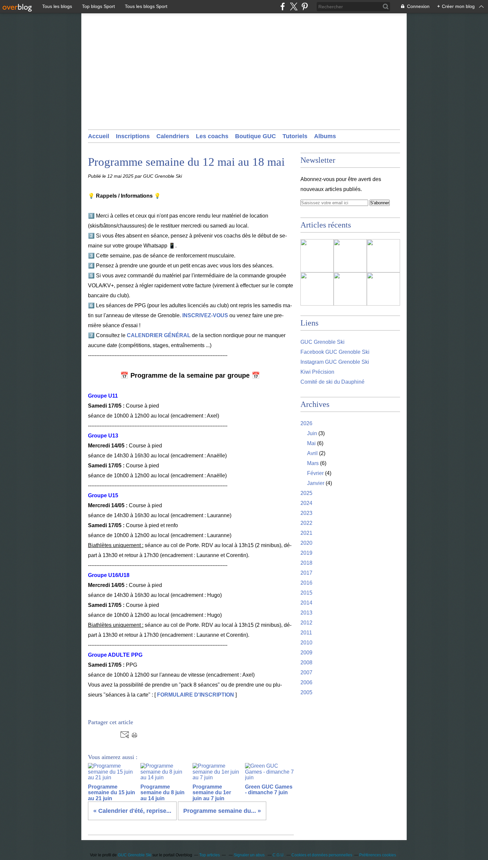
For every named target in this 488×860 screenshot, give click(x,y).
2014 (306, 603)
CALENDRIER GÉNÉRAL (159, 335)
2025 (306, 493)
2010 (306, 642)
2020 (306, 543)
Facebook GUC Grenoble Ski (334, 352)
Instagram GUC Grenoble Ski (334, 362)
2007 (306, 672)
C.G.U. (279, 855)
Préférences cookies (377, 855)
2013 (306, 613)
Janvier (315, 483)
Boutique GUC (255, 136)
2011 (306, 632)
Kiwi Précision (317, 372)
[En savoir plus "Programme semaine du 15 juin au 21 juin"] (317, 255)
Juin (312, 433)
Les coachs (212, 136)
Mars (313, 463)
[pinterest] (304, 6)
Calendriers (172, 136)
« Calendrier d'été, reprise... (132, 811)
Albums (325, 136)
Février (315, 473)
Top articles (209, 855)
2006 (306, 682)
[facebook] (283, 6)
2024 (306, 503)
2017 (306, 573)
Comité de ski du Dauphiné (332, 382)
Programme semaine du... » (222, 811)
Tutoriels (295, 136)
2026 (306, 423)
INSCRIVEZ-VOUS (205, 315)
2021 (306, 533)
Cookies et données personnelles (321, 855)
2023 (306, 513)
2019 (306, 553)
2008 (306, 662)
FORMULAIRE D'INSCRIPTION (195, 695)
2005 (306, 692)
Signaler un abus (250, 855)
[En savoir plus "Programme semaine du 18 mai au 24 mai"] (383, 289)
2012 (306, 622)
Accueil (98, 136)
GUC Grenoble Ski (322, 342)
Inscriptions (133, 136)
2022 (306, 523)
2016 (306, 583)
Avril (312, 453)
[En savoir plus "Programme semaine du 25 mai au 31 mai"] (350, 289)
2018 (306, 563)
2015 (306, 593)
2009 (306, 652)
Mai (311, 443)
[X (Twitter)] (293, 6)
